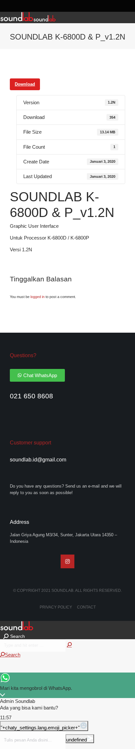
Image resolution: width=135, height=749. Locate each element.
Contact (86, 607)
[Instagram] (67, 561)
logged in (37, 297)
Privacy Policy (56, 607)
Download (25, 84)
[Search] (69, 645)
